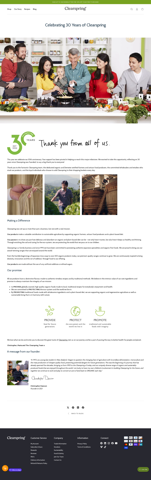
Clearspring (63, 340)
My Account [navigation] (35, 444)
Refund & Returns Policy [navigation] (39, 463)
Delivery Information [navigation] (38, 460)
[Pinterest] (101, 443)
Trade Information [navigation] (60, 444)
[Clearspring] (16, 438)
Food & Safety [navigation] (59, 453)
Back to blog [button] (78, 413)
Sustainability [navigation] (58, 450)
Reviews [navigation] (33, 453)
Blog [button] (34, 9)
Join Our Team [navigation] (59, 457)
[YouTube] (116, 443)
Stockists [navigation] (57, 447)
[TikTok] (105, 447)
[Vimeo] (101, 447)
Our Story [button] (18, 9)
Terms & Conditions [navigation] (84, 447)
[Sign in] (137, 9)
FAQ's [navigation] (33, 457)
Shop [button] (9, 9)
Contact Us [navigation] (57, 460)
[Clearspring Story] (75, 329)
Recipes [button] (27, 9)
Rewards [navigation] (34, 450)
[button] (131, 9)
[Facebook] (112, 443)
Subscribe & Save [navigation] (36, 447)
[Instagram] (109, 443)
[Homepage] (75, 9)
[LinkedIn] (105, 443)
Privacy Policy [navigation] (82, 444)
